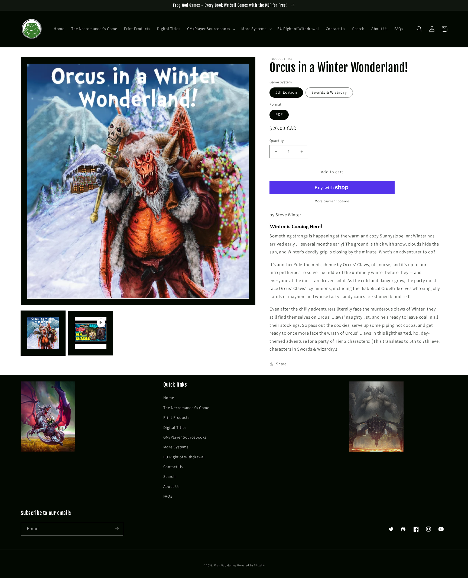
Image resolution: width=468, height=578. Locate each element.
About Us (171, 486)
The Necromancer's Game (186, 407)
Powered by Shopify (251, 565)
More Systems (175, 446)
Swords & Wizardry (329, 92)
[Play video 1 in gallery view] (90, 333)
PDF (279, 114)
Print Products (176, 417)
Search (169, 476)
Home (168, 397)
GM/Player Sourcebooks (184, 437)
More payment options (332, 201)
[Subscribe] (116, 528)
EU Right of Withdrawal (184, 456)
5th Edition (286, 92)
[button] (211, 29)
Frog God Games (225, 565)
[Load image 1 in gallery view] (43, 333)
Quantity (276, 140)
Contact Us (173, 466)
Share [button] (281, 363)
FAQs (167, 496)
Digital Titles (175, 427)
